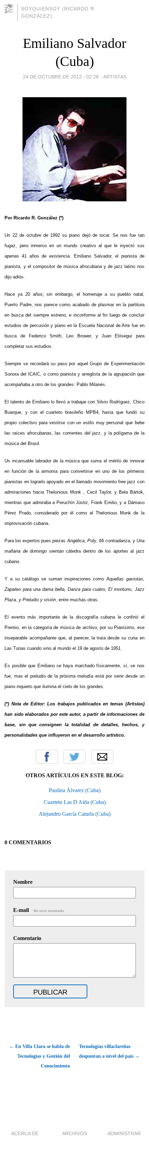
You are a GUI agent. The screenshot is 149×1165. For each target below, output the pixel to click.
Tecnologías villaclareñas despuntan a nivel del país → (109, 1051)
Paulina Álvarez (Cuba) (74, 790)
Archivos (74, 1133)
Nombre (23, 882)
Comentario (27, 938)
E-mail (39, 910)
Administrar (124, 1133)
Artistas (114, 76)
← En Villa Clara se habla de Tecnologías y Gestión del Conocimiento (39, 1056)
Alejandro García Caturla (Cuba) (75, 814)
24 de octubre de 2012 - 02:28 (61, 76)
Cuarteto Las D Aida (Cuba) (75, 802)
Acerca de (24, 1133)
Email (102, 757)
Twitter (74, 757)
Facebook (47, 757)
